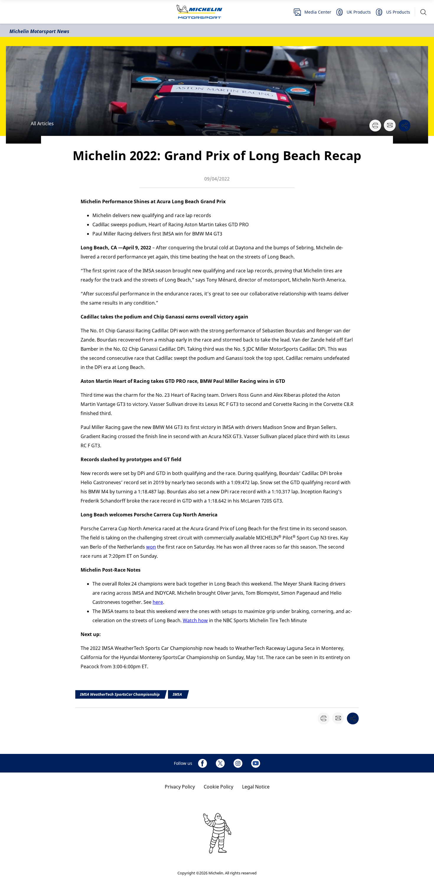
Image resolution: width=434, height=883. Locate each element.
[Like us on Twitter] (220, 763)
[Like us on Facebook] (202, 763)
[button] (423, 12)
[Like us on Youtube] (255, 763)
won (151, 547)
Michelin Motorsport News (39, 31)
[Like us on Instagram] (238, 763)
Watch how (195, 620)
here (158, 602)
